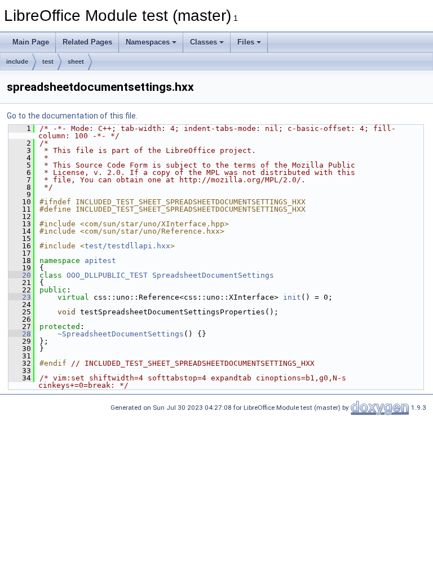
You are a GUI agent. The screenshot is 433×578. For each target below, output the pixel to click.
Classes (203, 42)
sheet (76, 61)
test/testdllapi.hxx (127, 246)
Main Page (30, 42)
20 (19, 275)
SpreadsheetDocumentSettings (213, 275)
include (17, 61)
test (48, 61)
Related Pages (87, 42)
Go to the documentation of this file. (72, 115)
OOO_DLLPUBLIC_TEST (107, 275)
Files (245, 42)
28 (19, 334)
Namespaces (148, 42)
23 (19, 297)
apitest (100, 260)
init (292, 297)
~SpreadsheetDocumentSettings (121, 334)
